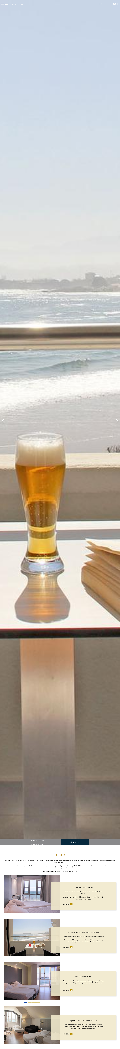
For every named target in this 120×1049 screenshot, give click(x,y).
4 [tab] (36, 959)
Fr (19, 4)
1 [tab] (27, 915)
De (22, 4)
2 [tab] (32, 915)
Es (15, 4)
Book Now (66, 904)
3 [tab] (36, 915)
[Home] (108, 4)
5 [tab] (40, 959)
